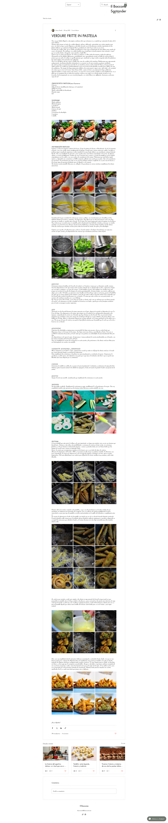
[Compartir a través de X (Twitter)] (57, 728)
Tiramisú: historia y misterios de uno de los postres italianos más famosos (112, 765)
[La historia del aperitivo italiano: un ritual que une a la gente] (55, 754)
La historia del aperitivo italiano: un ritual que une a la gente (55, 765)
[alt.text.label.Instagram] (160, 20)
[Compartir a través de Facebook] (52, 728)
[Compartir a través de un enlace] (65, 728)
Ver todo (123, 743)
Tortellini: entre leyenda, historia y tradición (82, 765)
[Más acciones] (115, 30)
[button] (125, 4)
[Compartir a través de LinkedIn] (61, 728)
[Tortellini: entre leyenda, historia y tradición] (84, 754)
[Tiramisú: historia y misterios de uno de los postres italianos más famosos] (112, 754)
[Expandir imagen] (62, 130)
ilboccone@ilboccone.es (84, 810)
